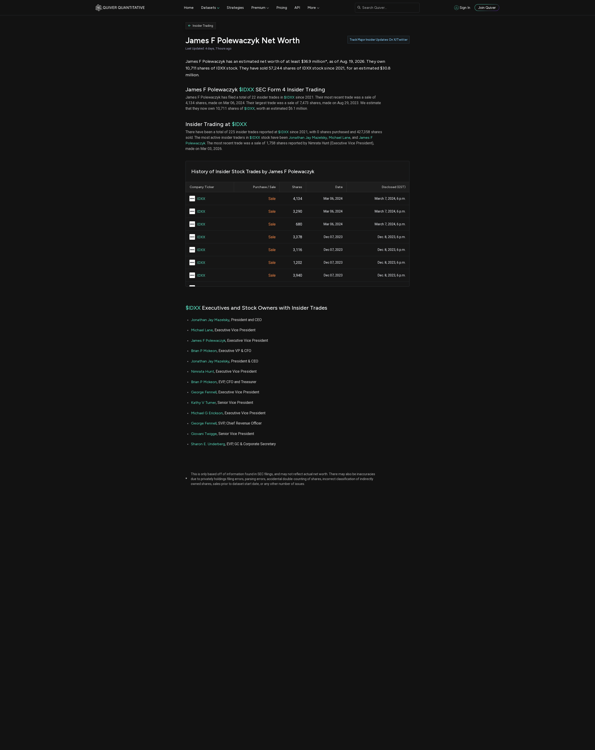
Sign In (465, 8)
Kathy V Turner (203, 402)
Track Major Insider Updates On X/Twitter (378, 39)
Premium (258, 8)
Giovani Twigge (204, 433)
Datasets (208, 8)
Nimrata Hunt (202, 371)
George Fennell (204, 392)
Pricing (281, 8)
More (311, 8)
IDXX (201, 198)
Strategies (235, 8)
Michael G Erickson (207, 413)
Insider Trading (203, 25)
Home (189, 8)
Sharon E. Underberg (208, 444)
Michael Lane (339, 137)
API (297, 8)
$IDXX (246, 89)
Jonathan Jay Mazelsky (308, 137)
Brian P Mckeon (204, 350)
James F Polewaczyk (208, 340)
